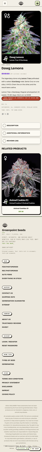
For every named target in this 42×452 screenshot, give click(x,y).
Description (12, 125)
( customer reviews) (18, 74)
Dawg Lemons (6, 65)
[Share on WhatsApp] (3, 114)
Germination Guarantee (13, 301)
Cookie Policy (8, 394)
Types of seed (8, 360)
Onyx (7, 110)
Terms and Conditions (12, 379)
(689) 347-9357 (7, 247)
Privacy (35, 446)
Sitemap (5, 305)
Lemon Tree (26, 78)
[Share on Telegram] (8, 114)
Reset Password (9, 346)
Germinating (8, 364)
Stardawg (16, 81)
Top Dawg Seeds (16, 110)
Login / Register (9, 342)
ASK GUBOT (35, 449)
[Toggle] (4, 125)
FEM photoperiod (10, 267)
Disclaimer (7, 386)
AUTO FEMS (7, 275)
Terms (29, 446)
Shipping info (8, 297)
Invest (5, 327)
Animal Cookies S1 (21, 208)
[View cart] (37, 3)
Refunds (12, 448)
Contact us (7, 293)
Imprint (5, 390)
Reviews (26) (12, 141)
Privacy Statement (11, 383)
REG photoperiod (10, 271)
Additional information (18, 133)
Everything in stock (11, 278)
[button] (4, 3)
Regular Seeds (32, 107)
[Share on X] (5, 114)
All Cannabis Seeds (18, 107)
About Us (6, 319)
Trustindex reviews (11, 323)
